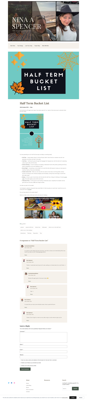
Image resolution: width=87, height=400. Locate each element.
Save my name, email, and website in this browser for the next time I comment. (39, 360)
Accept (72, 397)
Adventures (23, 233)
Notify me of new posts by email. (28, 365)
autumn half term (29, 227)
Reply (26, 255)
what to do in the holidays (26, 230)
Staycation (35, 233)
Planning (29, 233)
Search (75, 388)
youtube (29, 189)
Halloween (44, 227)
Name (21, 344)
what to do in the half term (55, 227)
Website (21, 354)
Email (21, 349)
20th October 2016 (28, 247)
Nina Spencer (29, 260)
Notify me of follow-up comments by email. (31, 362)
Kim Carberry (28, 299)
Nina (31, 107)
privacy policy (65, 397)
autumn (22, 227)
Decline (80, 397)
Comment (22, 331)
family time (37, 227)
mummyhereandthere (29, 246)
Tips (41, 233)
